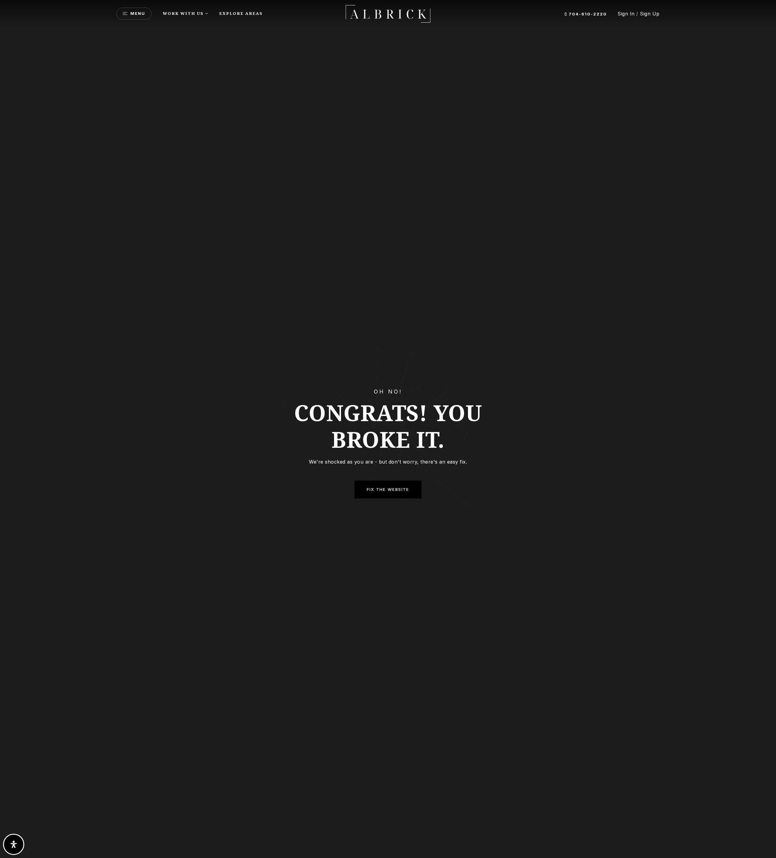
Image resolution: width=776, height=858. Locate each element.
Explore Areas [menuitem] (241, 13)
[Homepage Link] (388, 13)
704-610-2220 (587, 14)
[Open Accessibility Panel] (13, 844)
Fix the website (388, 489)
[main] (388, 429)
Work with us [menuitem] (183, 13)
